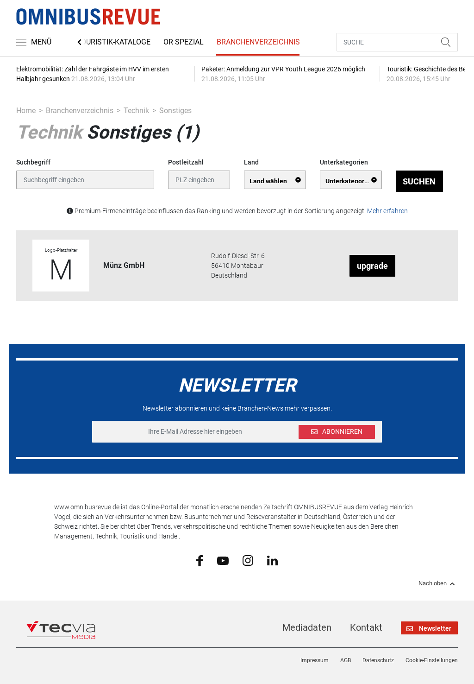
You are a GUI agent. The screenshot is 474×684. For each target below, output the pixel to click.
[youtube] (223, 560)
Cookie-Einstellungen (431, 660)
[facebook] (199, 560)
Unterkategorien (344, 162)
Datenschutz (378, 660)
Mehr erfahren (387, 211)
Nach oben (432, 583)
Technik (136, 110)
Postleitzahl (186, 162)
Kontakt (366, 627)
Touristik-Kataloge (113, 42)
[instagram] (248, 560)
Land (251, 162)
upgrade (372, 266)
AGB (345, 660)
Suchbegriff (33, 162)
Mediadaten (306, 627)
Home (26, 110)
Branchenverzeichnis (258, 42)
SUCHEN (419, 181)
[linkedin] (272, 560)
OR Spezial (183, 42)
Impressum (314, 660)
